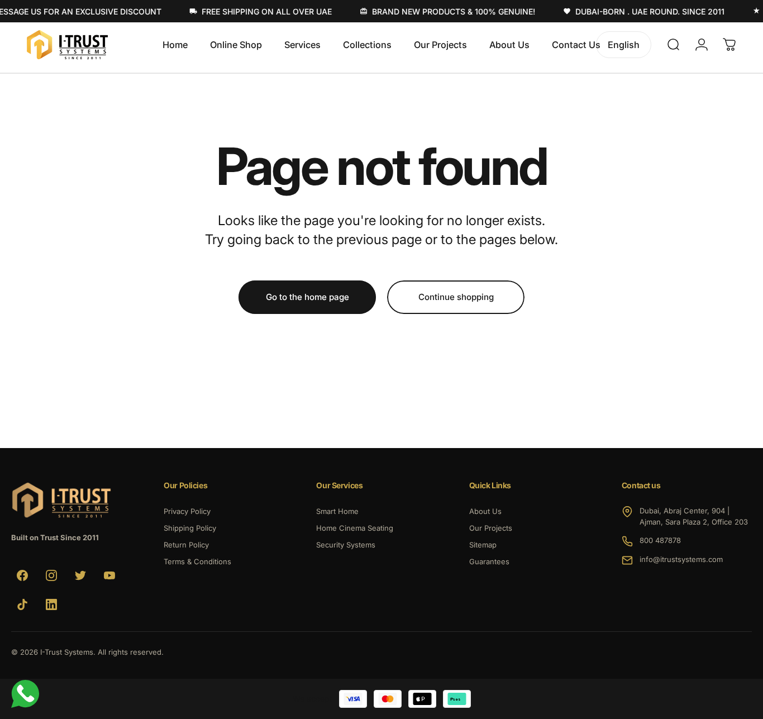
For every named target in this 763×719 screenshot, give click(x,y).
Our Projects (490, 527)
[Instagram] (51, 575)
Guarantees (489, 561)
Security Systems (345, 544)
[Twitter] (80, 575)
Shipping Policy (190, 527)
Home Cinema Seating (354, 527)
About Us (485, 511)
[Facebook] (22, 575)
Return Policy (186, 544)
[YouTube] (109, 575)
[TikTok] (22, 604)
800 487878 (660, 540)
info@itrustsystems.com (681, 559)
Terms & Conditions (197, 561)
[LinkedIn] (51, 604)
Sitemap (483, 544)
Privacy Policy (187, 511)
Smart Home (337, 511)
